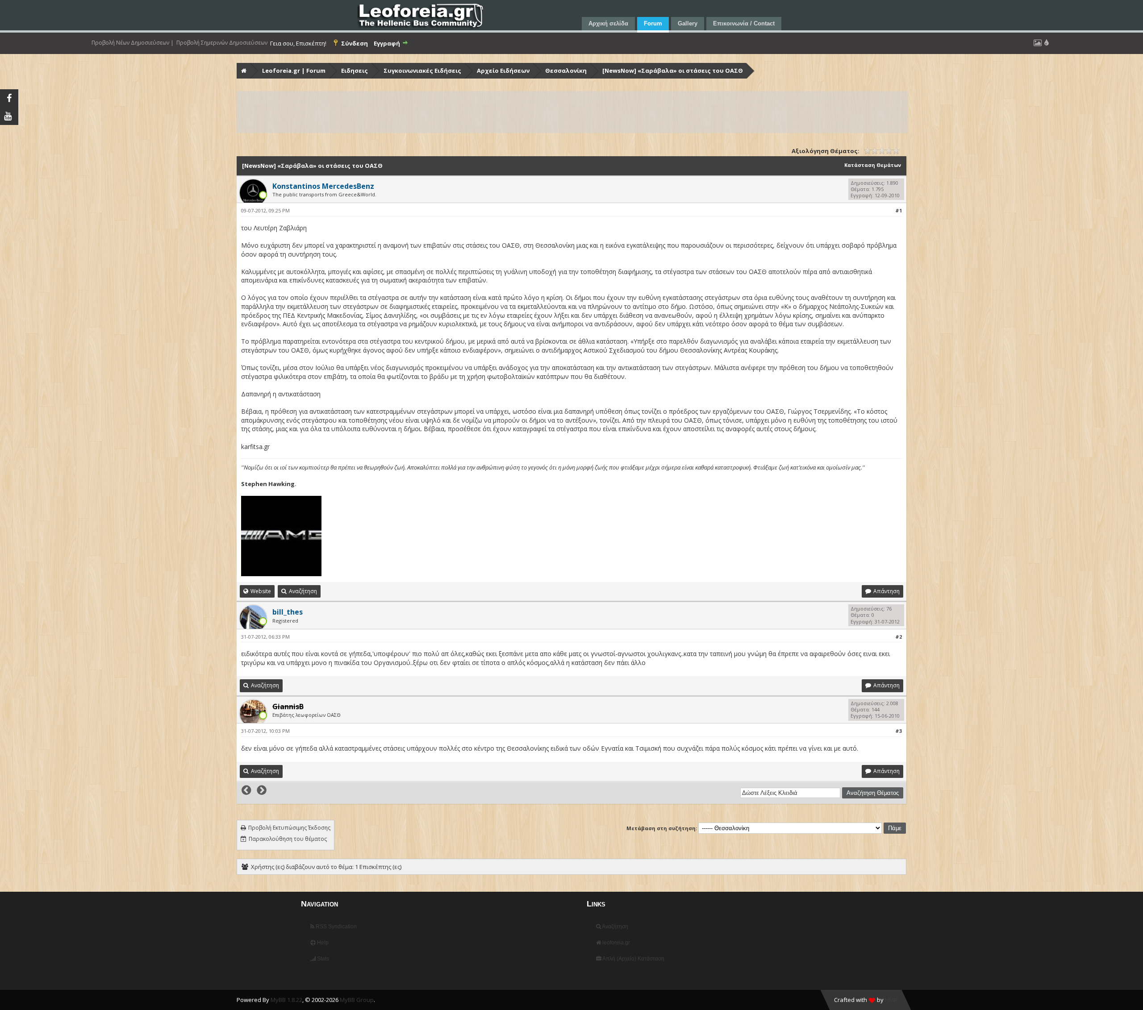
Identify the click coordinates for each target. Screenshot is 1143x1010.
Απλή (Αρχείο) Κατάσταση (632, 959)
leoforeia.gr (615, 942)
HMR (891, 1000)
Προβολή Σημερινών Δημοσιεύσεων (221, 42)
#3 (898, 730)
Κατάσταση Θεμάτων (872, 165)
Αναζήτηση (614, 926)
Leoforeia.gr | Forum (293, 71)
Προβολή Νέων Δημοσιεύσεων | (133, 42)
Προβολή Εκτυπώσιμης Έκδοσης (289, 827)
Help (322, 942)
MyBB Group (357, 1000)
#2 (898, 636)
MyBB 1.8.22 (286, 1000)
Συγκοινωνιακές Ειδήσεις (422, 71)
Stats (322, 959)
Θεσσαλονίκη (566, 71)
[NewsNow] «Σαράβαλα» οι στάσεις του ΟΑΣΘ (672, 71)
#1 (898, 210)
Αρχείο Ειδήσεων (503, 71)
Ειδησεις (354, 71)
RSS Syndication (335, 926)
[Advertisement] (505, 112)
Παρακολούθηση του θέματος (288, 839)
